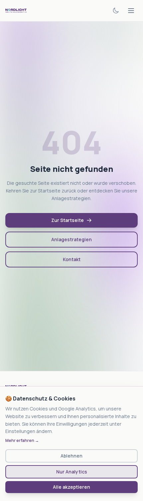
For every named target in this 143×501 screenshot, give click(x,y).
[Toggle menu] (131, 10)
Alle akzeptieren (71, 487)
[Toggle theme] (116, 11)
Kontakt (71, 259)
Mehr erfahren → (22, 440)
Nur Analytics (71, 471)
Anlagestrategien (71, 239)
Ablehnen (71, 456)
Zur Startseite (67, 220)
